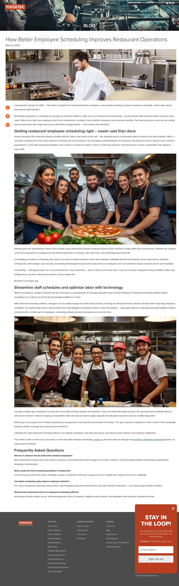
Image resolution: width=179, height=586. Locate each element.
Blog (160, 3)
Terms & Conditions (113, 547)
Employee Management (57, 551)
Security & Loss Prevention (58, 567)
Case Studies (111, 534)
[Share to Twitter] (8, 116)
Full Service (81, 538)
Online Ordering (54, 534)
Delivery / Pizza (83, 526)
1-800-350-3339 (134, 3)
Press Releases (112, 538)
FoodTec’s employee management (149, 439)
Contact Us (110, 526)
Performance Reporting (56, 563)
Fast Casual (81, 534)
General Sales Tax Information (117, 543)
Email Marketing (54, 543)
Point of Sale (52, 526)
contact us (98, 439)
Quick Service (82, 530)
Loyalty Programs (54, 538)
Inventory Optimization (56, 555)
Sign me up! (156, 559)
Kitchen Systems (54, 530)
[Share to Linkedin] (8, 125)
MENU (89, 1)
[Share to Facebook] (8, 107)
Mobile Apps (52, 547)
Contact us (149, 3)
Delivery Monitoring (55, 559)
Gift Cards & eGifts (55, 571)
